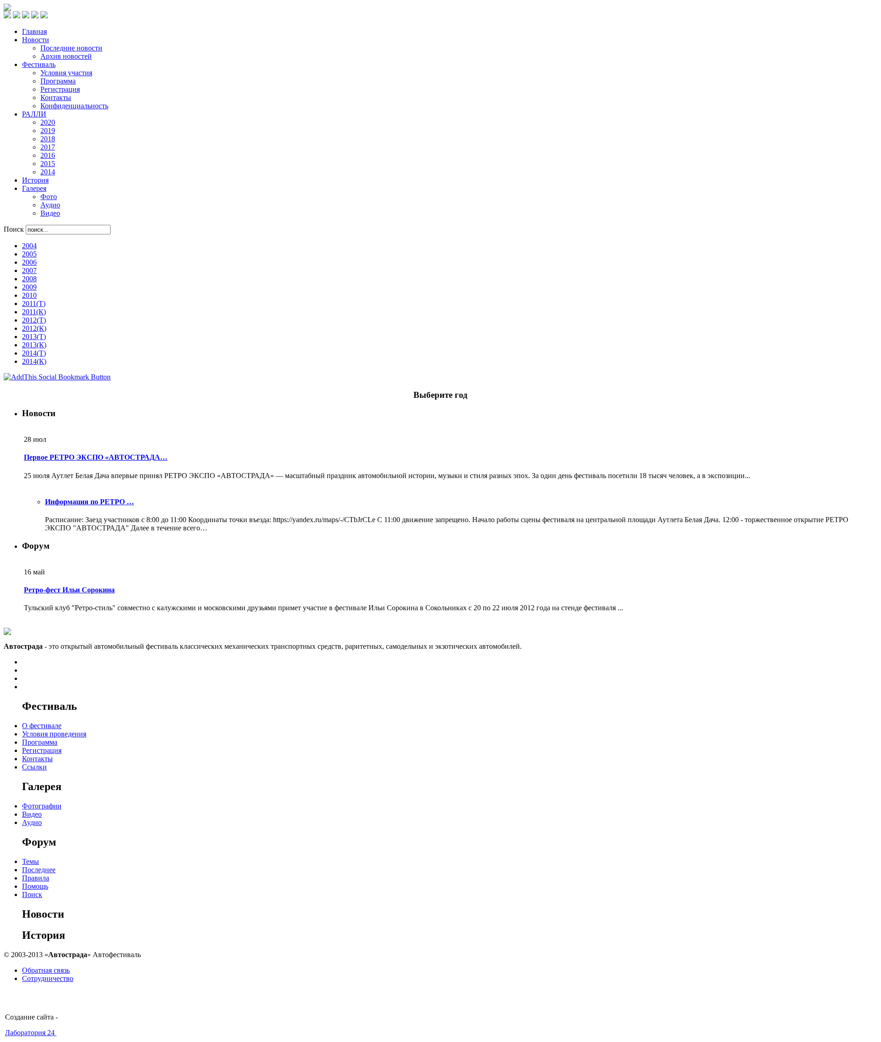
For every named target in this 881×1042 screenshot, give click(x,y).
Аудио (32, 822)
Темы (30, 861)
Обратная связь (46, 970)
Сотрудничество (47, 978)
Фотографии (41, 806)
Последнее (39, 870)
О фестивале (41, 726)
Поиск (15, 229)
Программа (39, 742)
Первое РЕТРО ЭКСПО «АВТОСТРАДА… (95, 457)
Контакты (37, 759)
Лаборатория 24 (30, 1032)
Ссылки (34, 767)
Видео (32, 814)
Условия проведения (54, 734)
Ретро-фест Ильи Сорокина (69, 590)
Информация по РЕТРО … (89, 502)
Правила (35, 878)
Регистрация (41, 750)
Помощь (35, 886)
